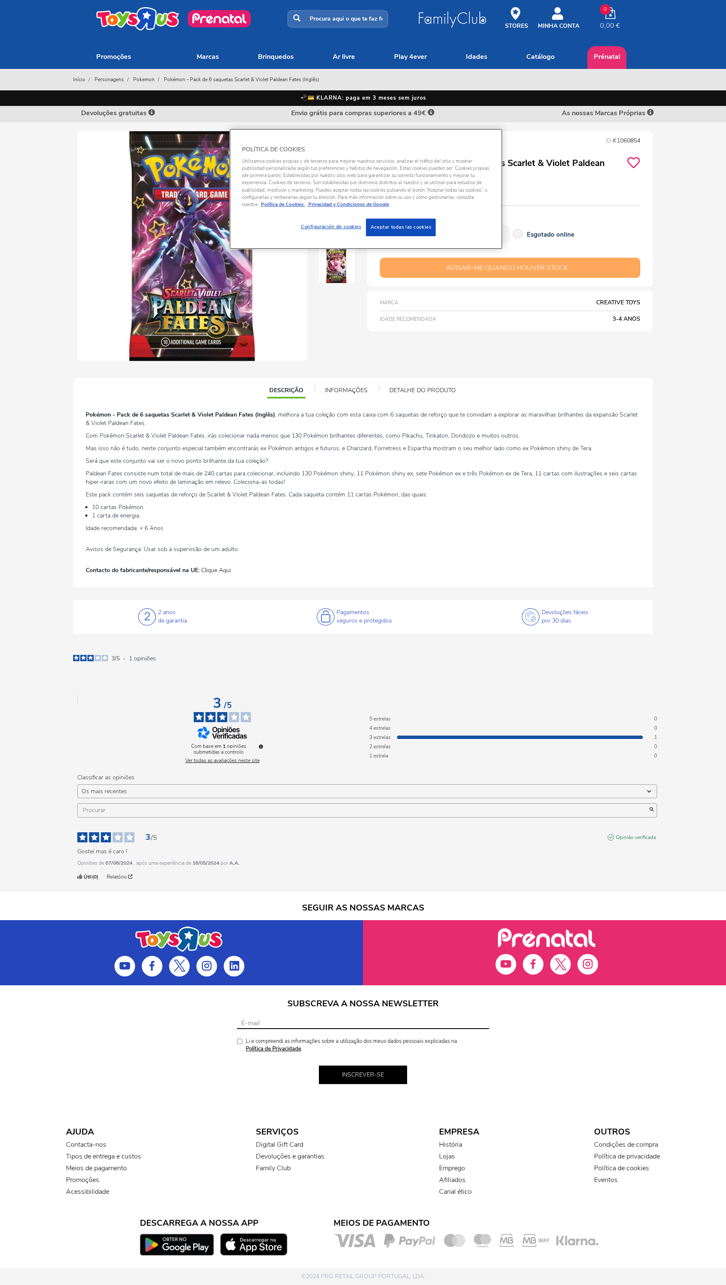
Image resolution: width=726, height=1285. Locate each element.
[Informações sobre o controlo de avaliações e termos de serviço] (261, 746)
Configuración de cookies (331, 226)
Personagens (109, 79)
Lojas (447, 1156)
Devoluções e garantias (290, 1156)
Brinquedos (276, 56)
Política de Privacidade (273, 1049)
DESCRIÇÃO (287, 391)
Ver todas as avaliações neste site (222, 760)
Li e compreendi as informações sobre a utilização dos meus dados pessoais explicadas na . (351, 1045)
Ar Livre (344, 56)
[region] (365, 189)
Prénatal (607, 56)
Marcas (208, 56)
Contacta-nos (86, 1144)
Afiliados (452, 1180)
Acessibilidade (87, 1191)
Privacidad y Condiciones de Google (348, 204)
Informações (346, 390)
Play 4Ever (410, 56)
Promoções (113, 56)
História (450, 1144)
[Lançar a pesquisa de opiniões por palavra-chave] (651, 810)
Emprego (452, 1168)
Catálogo (540, 56)
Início (79, 79)
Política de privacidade (627, 1156)
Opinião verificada (636, 837)
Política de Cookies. (283, 204)
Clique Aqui (216, 570)
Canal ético (455, 1191)
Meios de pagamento (96, 1168)
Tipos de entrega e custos (103, 1156)
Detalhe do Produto (422, 390)
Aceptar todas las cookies (401, 227)
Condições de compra (626, 1144)
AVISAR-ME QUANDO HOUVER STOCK (507, 267)
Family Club (273, 1168)
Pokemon (144, 79)
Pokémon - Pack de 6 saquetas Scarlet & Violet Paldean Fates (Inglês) (241, 79)
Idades (476, 56)
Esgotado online (550, 234)
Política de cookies (621, 1168)
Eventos (606, 1180)
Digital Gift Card (279, 1144)
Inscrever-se (363, 1075)
